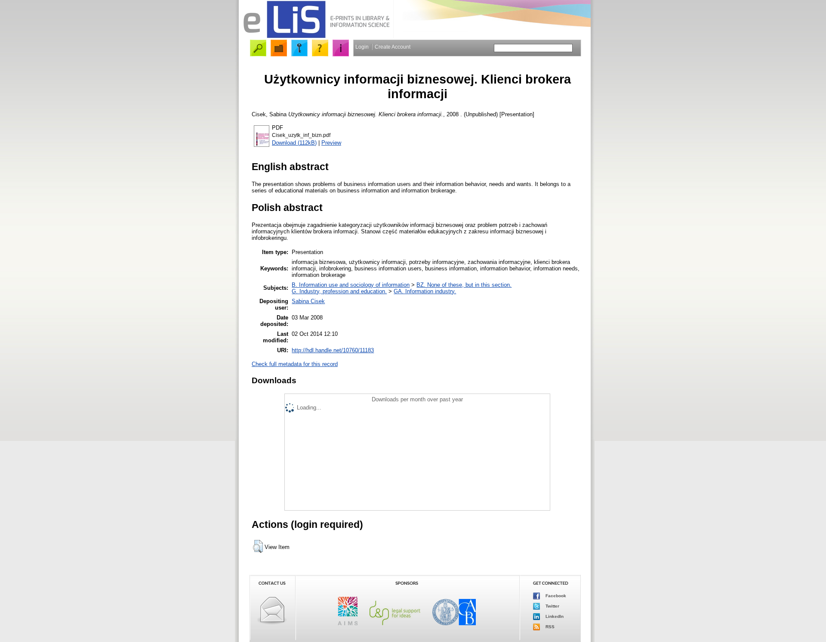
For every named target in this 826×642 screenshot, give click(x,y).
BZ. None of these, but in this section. (464, 285)
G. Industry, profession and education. (339, 291)
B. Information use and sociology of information (351, 285)
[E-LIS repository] (316, 36)
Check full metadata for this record (295, 364)
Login (362, 47)
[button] (258, 546)
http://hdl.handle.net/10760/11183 (333, 350)
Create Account (392, 47)
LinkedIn (554, 616)
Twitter (551, 606)
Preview (331, 143)
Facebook (555, 595)
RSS (549, 626)
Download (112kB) (294, 143)
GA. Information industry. (425, 291)
